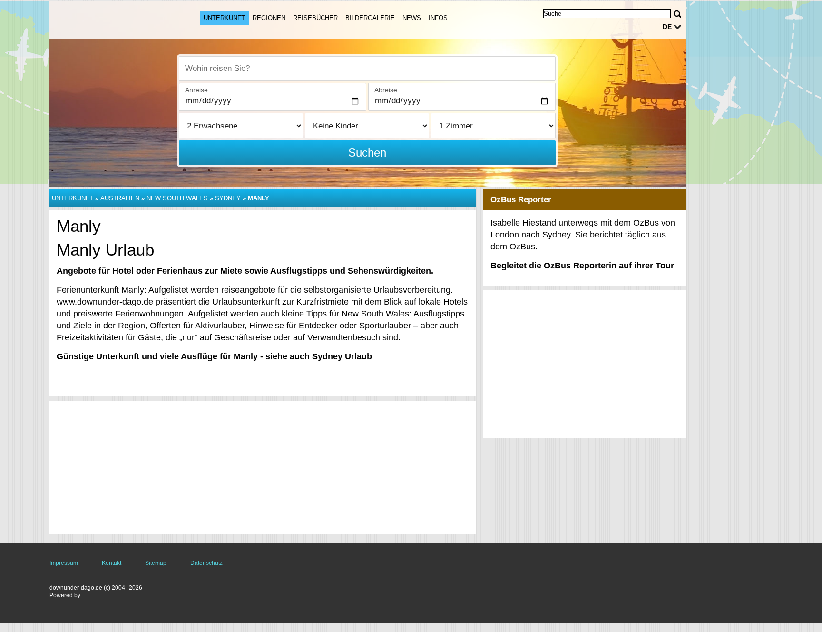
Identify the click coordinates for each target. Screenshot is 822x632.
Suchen (367, 152)
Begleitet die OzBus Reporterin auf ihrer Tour (582, 265)
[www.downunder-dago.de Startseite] (115, 19)
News (411, 17)
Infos (438, 17)
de (667, 26)
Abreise (385, 90)
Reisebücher (315, 17)
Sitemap (155, 563)
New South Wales (177, 198)
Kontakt (111, 563)
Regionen (269, 17)
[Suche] (677, 14)
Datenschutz (206, 563)
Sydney (228, 198)
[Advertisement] (262, 467)
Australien (119, 198)
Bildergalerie (370, 17)
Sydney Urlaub (342, 356)
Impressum (63, 563)
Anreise (196, 90)
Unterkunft (224, 17)
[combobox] (367, 68)
